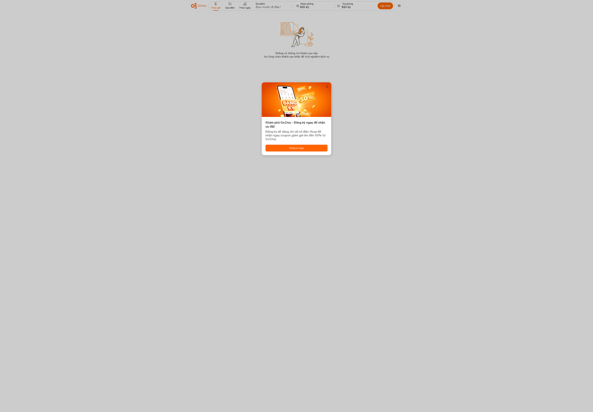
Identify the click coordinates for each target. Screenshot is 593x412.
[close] (327, 87)
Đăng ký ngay (296, 148)
